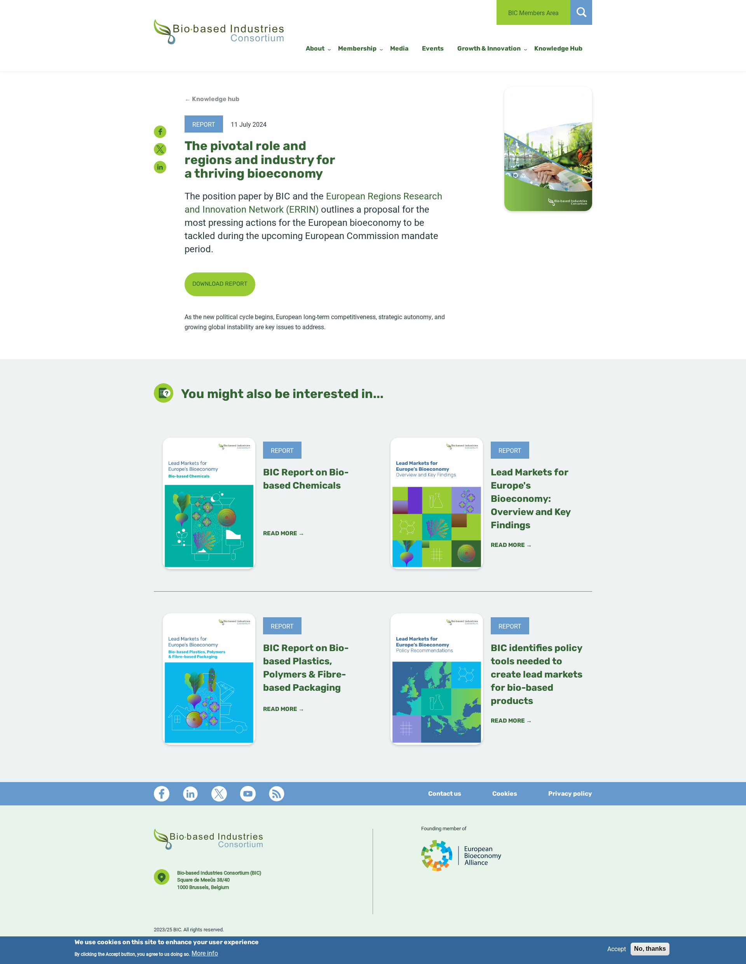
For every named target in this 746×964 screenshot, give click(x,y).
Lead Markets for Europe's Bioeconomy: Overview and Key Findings (530, 499)
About (315, 49)
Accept (616, 949)
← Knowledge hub (212, 99)
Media (399, 49)
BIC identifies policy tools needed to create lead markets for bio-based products (536, 675)
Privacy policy (570, 794)
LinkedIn (190, 794)
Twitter (219, 794)
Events (433, 49)
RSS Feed (276, 794)
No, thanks (650, 948)
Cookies (504, 794)
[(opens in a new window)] (461, 867)
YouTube (248, 794)
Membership (357, 49)
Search (581, 12)
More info (205, 953)
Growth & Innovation (489, 49)
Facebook (161, 794)
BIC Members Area (533, 13)
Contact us (444, 794)
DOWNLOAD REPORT (220, 284)
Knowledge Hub (558, 49)
